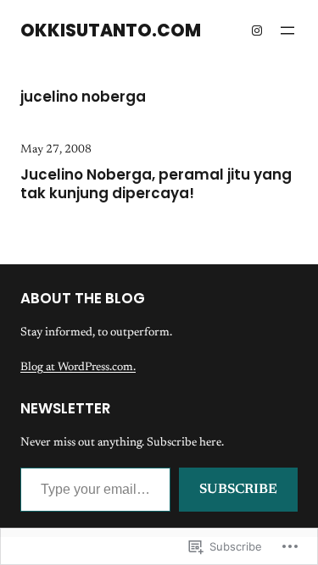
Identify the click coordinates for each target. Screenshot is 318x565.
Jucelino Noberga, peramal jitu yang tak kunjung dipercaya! (156, 184)
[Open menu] (287, 30)
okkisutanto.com (110, 30)
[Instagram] (257, 30)
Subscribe (238, 489)
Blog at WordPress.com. (78, 368)
